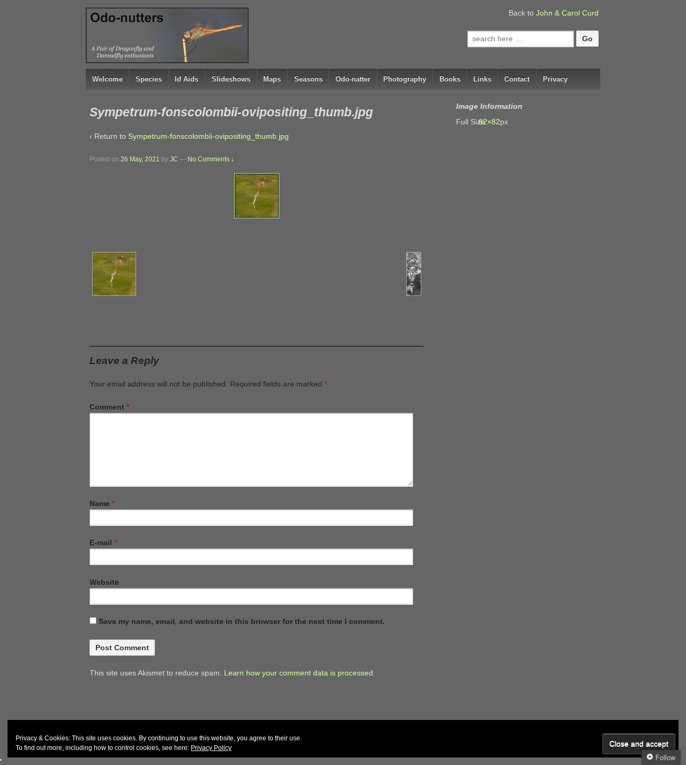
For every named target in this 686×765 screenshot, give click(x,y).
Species (149, 79)
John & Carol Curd (567, 13)
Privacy (555, 79)
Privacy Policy (211, 748)
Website (104, 582)
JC (174, 159)
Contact (517, 79)
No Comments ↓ (211, 159)
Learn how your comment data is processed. (299, 673)
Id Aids (186, 79)
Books (449, 79)
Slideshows (231, 79)
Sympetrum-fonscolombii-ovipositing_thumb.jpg (208, 136)
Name (100, 503)
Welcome (107, 79)
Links (482, 79)
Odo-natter (352, 79)
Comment (109, 407)
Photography (404, 79)
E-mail (101, 542)
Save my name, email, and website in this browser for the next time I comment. (242, 621)
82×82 (494, 121)
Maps (272, 79)
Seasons (308, 79)
